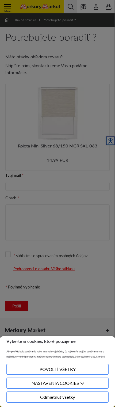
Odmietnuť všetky (57, 397)
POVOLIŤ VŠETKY (58, 369)
